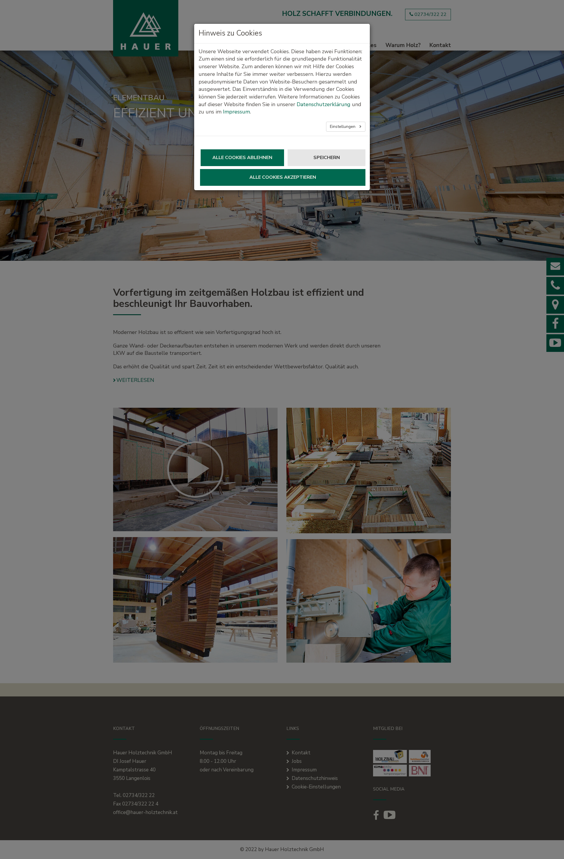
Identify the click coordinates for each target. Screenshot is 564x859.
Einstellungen (343, 126)
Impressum (236, 111)
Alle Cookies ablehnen (242, 157)
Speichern (326, 157)
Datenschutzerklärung (323, 104)
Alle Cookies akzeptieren (282, 177)
